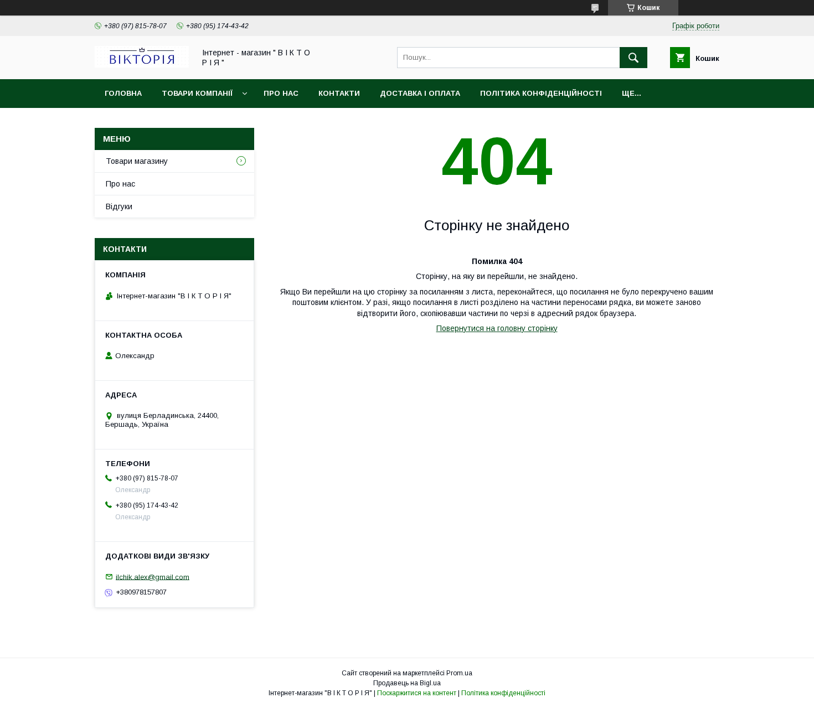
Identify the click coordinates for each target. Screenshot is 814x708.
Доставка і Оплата (420, 93)
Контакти (339, 93)
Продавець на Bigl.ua (407, 683)
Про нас (281, 93)
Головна (123, 93)
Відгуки (119, 206)
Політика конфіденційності (541, 93)
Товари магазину (137, 161)
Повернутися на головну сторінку (497, 328)
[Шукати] (633, 57)
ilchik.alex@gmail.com (152, 576)
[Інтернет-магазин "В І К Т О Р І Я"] (142, 64)
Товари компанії (197, 93)
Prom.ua (459, 673)
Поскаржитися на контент (416, 693)
